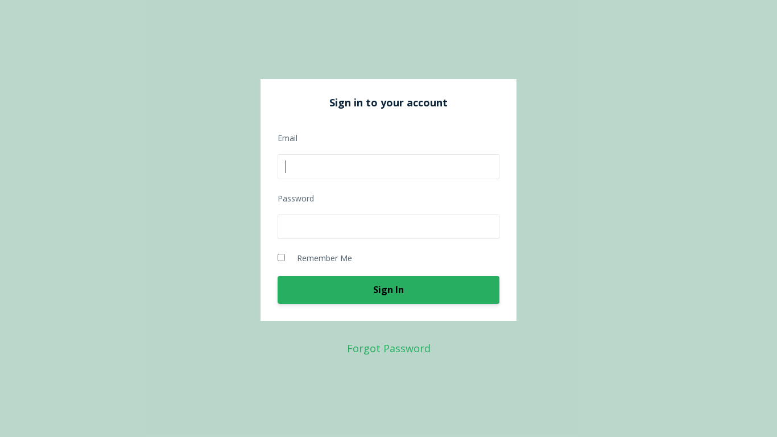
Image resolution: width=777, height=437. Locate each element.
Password (296, 198)
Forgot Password (389, 348)
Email (287, 138)
